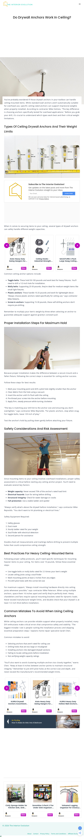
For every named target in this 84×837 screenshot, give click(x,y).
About (29, 834)
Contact (35, 834)
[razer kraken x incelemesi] (42, 836)
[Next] (77, 245)
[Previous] (6, 245)
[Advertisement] (42, 42)
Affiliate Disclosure (74, 834)
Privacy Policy (44, 834)
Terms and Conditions (58, 834)
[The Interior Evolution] (17, 4)
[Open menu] (80, 4)
